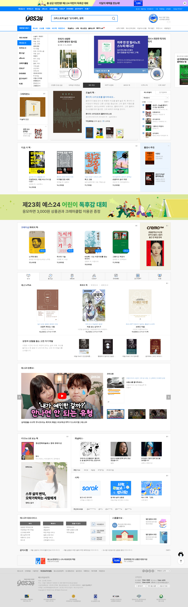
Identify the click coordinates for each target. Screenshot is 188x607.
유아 (34, 59)
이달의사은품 (142, 28)
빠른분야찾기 (24, 28)
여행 (34, 54)
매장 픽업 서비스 (49, 532)
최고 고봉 (88, 179)
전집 (38, 59)
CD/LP (21, 68)
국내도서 (22, 43)
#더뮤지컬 (110, 470)
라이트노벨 (40, 51)
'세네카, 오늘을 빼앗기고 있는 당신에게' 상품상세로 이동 (155, 107)
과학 (38, 44)
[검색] (113, 18)
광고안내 (79, 571)
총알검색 (46, 530)
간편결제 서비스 (49, 540)
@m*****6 (108, 509)
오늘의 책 (90, 92)
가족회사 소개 (163, 570)
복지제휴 (94, 571)
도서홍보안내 (69, 571)
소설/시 (35, 36)
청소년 (35, 61)
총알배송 (46, 527)
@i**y (100, 509)
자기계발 (36, 49)
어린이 (35, 56)
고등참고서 (36, 86)
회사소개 (20, 571)
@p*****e (128, 509)
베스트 (35, 28)
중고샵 (21, 53)
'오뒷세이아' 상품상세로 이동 (155, 114)
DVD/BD (22, 73)
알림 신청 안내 (48, 535)
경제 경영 (36, 46)
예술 (34, 41)
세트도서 (104, 285)
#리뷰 (86, 470)
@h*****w (118, 509)
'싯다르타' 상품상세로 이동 (155, 135)
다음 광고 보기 (170, 22)
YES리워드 (98, 531)
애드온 (22, 540)
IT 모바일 (36, 76)
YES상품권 (70, 532)
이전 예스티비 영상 (19, 397)
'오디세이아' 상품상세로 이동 (155, 121)
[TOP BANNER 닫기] (185, 3)
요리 (34, 63)
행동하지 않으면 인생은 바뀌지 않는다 (111, 356)
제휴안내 (86, 571)
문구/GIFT (23, 79)
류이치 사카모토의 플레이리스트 (99, 114)
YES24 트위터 (149, 571)
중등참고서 (36, 83)
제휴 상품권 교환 (72, 530)
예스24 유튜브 (27, 368)
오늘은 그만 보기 (101, 71)
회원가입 (143, 9)
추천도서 (159, 28)
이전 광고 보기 (168, 22)
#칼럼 (93, 470)
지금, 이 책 (25, 147)
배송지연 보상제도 (98, 538)
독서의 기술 (61, 257)
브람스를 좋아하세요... (134, 382)
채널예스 (79, 438)
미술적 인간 (24, 119)
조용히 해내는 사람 (47, 327)
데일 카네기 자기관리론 (131, 356)
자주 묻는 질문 (152, 586)
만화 (34, 51)
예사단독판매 (130, 28)
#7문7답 (101, 470)
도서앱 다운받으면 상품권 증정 (117, 550)
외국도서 (22, 48)
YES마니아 (70, 527)
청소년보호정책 (58, 571)
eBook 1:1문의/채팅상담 (159, 582)
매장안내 (61, 28)
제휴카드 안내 (25, 537)
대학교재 (36, 71)
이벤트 (48, 28)
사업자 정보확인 (86, 585)
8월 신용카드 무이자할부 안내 (45, 550)
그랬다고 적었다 (119, 257)
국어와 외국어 (37, 73)
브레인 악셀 (140, 327)
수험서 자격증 (37, 78)
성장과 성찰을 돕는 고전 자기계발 (37, 341)
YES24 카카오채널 (143, 571)
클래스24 (91, 28)
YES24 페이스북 (146, 571)
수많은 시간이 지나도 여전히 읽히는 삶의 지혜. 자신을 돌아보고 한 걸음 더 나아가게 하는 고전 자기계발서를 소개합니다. (42, 347)
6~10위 (150, 102)
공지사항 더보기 (168, 550)
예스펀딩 (83, 28)
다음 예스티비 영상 (168, 397)
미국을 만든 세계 (63, 179)
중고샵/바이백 (25, 535)
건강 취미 (36, 68)
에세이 (41, 36)
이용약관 (35, 571)
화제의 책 (29, 227)
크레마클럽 (23, 63)
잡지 (38, 54)
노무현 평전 (33, 257)
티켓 (21, 84)
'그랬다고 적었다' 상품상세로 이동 (155, 128)
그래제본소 (25, 94)
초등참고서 (36, 81)
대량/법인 (167, 28)
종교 (38, 41)
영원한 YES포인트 (26, 527)
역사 (38, 39)
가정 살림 (36, 66)
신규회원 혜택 (25, 532)
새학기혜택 (120, 28)
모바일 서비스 (48, 537)
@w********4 (91, 509)
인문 (34, 39)
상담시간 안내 (164, 586)
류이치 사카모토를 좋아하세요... (100, 97)
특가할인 (151, 28)
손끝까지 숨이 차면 (120, 179)
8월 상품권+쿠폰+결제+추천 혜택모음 (81, 550)
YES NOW (23, 38)
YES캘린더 (98, 524)
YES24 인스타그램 (153, 571)
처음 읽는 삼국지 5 (94, 327)
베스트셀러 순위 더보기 (166, 102)
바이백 (54, 28)
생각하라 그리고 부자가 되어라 (156, 356)
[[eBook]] (37, 242)
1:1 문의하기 (140, 586)
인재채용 (28, 571)
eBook (22, 58)
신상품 (41, 28)
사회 (34, 44)
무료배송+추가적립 (27, 530)
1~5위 (144, 102)
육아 (38, 63)
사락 (77, 28)
